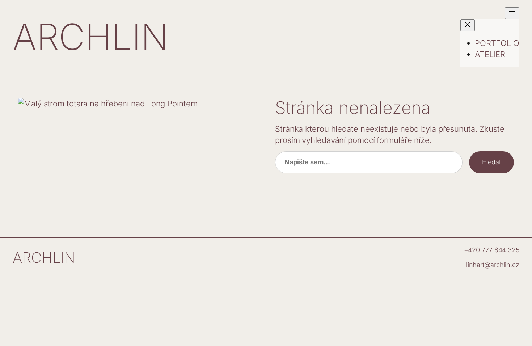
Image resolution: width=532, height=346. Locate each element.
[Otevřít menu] (512, 13)
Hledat (491, 162)
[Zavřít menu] (467, 25)
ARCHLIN (91, 37)
